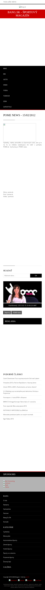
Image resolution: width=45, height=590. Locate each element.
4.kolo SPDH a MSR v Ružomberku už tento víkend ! (20, 387)
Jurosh (27, 577)
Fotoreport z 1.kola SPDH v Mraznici (15, 397)
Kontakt (6, 522)
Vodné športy (7, 549)
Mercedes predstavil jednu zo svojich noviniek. (18, 415)
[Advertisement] (22, 40)
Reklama (6, 505)
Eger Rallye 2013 (8, 419)
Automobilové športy (10, 540)
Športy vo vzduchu (9, 553)
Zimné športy (7, 545)
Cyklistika (6, 532)
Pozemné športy (8, 557)
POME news (17, 313)
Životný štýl (7, 562)
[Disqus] (22, 233)
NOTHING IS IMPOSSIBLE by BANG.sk (15, 410)
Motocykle (6, 536)
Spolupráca (7, 509)
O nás (5, 500)
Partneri (6, 513)
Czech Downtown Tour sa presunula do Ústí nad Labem (21, 378)
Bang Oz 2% (7, 518)
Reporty (7, 313)
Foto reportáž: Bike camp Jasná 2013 (15, 406)
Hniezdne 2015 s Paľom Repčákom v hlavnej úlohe (19, 383)
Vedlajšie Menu (9, 2)
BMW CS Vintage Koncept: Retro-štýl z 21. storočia (19, 402)
